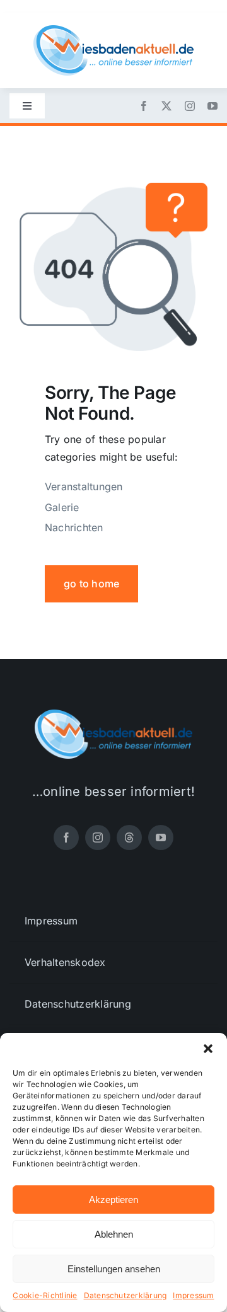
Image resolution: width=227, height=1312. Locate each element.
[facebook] (144, 106)
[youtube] (212, 106)
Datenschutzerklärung (125, 1295)
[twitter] (166, 106)
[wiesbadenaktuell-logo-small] (113, 30)
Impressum (193, 1295)
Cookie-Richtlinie (45, 1295)
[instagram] (190, 106)
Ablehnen (114, 1234)
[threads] (129, 837)
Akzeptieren (113, 1199)
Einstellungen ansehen (113, 1268)
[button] (208, 1048)
